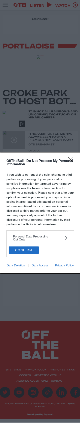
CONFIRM (23, 250)
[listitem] (40, 238)
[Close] (72, 161)
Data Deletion (16, 265)
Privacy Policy (64, 265)
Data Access (40, 265)
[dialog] (40, 213)
